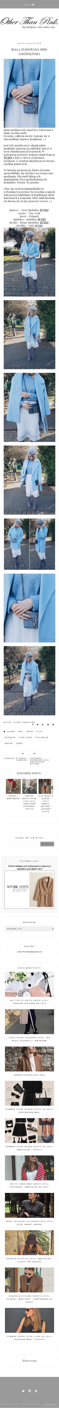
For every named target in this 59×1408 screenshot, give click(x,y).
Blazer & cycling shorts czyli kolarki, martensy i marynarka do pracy (29, 1299)
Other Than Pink (30, 1404)
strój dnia (25, 737)
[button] (29, 4)
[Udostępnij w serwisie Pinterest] (53, 725)
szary (19, 743)
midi (21, 731)
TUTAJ (8, 157)
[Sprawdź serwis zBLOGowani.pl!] (29, 1361)
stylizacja (41, 737)
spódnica (10, 737)
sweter (9, 743)
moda (30, 731)
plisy (39, 731)
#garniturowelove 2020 (29, 1075)
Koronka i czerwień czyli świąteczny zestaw (40, 761)
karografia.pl (50, 1405)
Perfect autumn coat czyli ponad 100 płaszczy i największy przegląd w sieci (29, 867)
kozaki (11, 731)
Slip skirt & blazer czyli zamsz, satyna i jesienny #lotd (46, 803)
